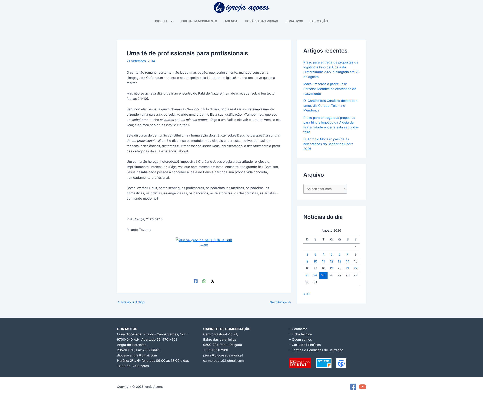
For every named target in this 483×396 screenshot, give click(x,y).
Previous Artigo (131, 302)
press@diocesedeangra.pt (223, 355)
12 (331, 261)
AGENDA (231, 21)
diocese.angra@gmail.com (137, 355)
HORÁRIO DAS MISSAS (261, 21)
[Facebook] (196, 281)
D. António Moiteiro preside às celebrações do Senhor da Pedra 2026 (328, 144)
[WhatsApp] (204, 281)
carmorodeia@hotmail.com (223, 360)
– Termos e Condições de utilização (316, 350)
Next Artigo (280, 302)
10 (315, 261)
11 (323, 261)
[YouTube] (362, 386)
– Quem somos (300, 339)
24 (315, 275)
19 (331, 268)
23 (307, 275)
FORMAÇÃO (319, 21)
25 (323, 275)
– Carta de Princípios (305, 345)
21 (347, 268)
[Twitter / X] (213, 281)
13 (339, 261)
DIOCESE (161, 21)
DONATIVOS (294, 21)
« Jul (306, 294)
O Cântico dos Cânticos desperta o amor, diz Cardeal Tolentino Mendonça (330, 105)
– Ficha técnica (300, 334)
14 (347, 261)
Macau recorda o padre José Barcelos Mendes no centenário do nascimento (329, 88)
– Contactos (298, 329)
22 (356, 268)
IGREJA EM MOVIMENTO (199, 21)
